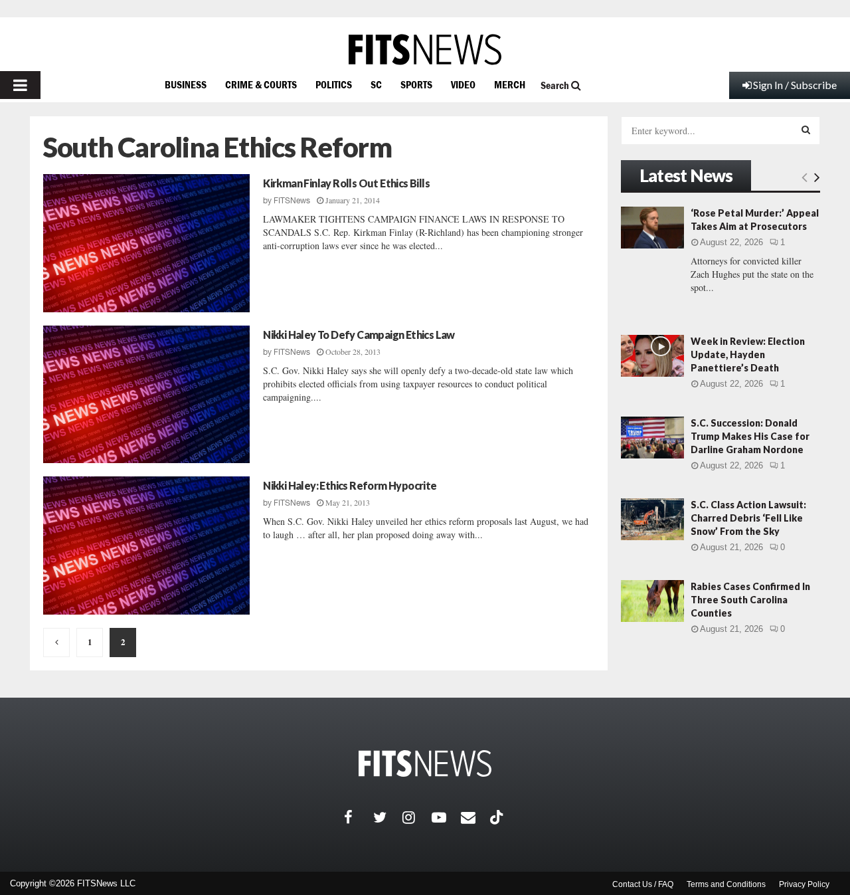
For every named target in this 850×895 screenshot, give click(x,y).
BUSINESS (186, 84)
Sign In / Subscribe (795, 84)
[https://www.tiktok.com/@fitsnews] (498, 817)
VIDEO (463, 84)
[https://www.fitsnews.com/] (425, 49)
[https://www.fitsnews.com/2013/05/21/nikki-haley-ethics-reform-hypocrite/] (146, 545)
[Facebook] (358, 817)
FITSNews (292, 200)
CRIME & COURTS (261, 84)
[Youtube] (446, 817)
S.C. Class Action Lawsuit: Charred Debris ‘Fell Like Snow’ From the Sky (748, 518)
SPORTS (416, 84)
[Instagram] (417, 817)
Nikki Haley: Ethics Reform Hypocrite (349, 485)
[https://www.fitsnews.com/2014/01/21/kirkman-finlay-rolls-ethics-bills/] (146, 243)
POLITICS (333, 84)
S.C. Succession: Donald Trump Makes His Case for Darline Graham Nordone (750, 436)
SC (376, 84)
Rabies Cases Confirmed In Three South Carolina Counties (750, 600)
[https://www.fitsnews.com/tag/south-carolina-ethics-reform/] (56, 642)
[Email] (475, 817)
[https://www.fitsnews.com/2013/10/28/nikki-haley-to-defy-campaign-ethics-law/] (146, 395)
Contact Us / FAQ (642, 884)
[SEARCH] (806, 129)
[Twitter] (387, 817)
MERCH (509, 84)
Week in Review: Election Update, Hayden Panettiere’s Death (748, 354)
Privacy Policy (804, 884)
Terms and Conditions (726, 884)
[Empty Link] (804, 176)
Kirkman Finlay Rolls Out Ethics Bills (346, 183)
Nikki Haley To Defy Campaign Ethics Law (359, 334)
